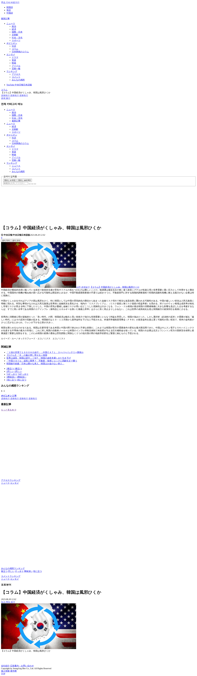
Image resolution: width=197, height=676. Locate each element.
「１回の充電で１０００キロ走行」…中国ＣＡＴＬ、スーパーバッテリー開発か (45, 352)
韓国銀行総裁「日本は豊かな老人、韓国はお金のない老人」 (35, 363)
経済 (14, 29)
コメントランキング (10, 576)
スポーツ (16, 40)
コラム (15, 49)
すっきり (19, 571)
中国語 (9, 13)
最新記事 (5, 18)
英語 (8, 10)
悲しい (11, 571)
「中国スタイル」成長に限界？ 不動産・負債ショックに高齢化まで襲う (41, 361)
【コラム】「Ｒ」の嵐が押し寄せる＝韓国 (26, 355)
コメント (16, 77)
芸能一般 (16, 68)
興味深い (28, 571)
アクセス (16, 74)
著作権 (13, 671)
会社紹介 (5, 666)
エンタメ (10, 54)
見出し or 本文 (10, 180)
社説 (14, 46)
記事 (9, 396)
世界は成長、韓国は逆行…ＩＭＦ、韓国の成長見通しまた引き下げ (38, 358)
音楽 (14, 60)
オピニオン (11, 43)
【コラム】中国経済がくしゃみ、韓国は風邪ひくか (114, 287)
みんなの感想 (18, 80)
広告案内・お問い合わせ (22, 666)
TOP (3, 674)
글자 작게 (6, 240)
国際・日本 (17, 32)
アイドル (16, 66)
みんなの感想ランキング (13, 568)
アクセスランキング (10, 480)
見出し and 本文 (24, 180)
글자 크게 (16, 240)
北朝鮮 (15, 35)
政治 (14, 26)
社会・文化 (17, 37)
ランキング (11, 71)
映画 (14, 63)
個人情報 (5, 671)
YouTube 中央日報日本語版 (19, 85)
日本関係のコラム (20, 52)
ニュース (10, 23)
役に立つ (37, 571)
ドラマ (15, 57)
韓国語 (9, 7)
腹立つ (4, 571)
